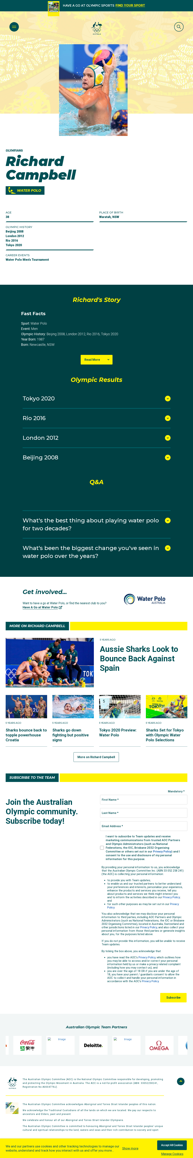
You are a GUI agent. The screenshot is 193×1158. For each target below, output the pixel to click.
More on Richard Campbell (96, 757)
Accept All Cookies (172, 1145)
